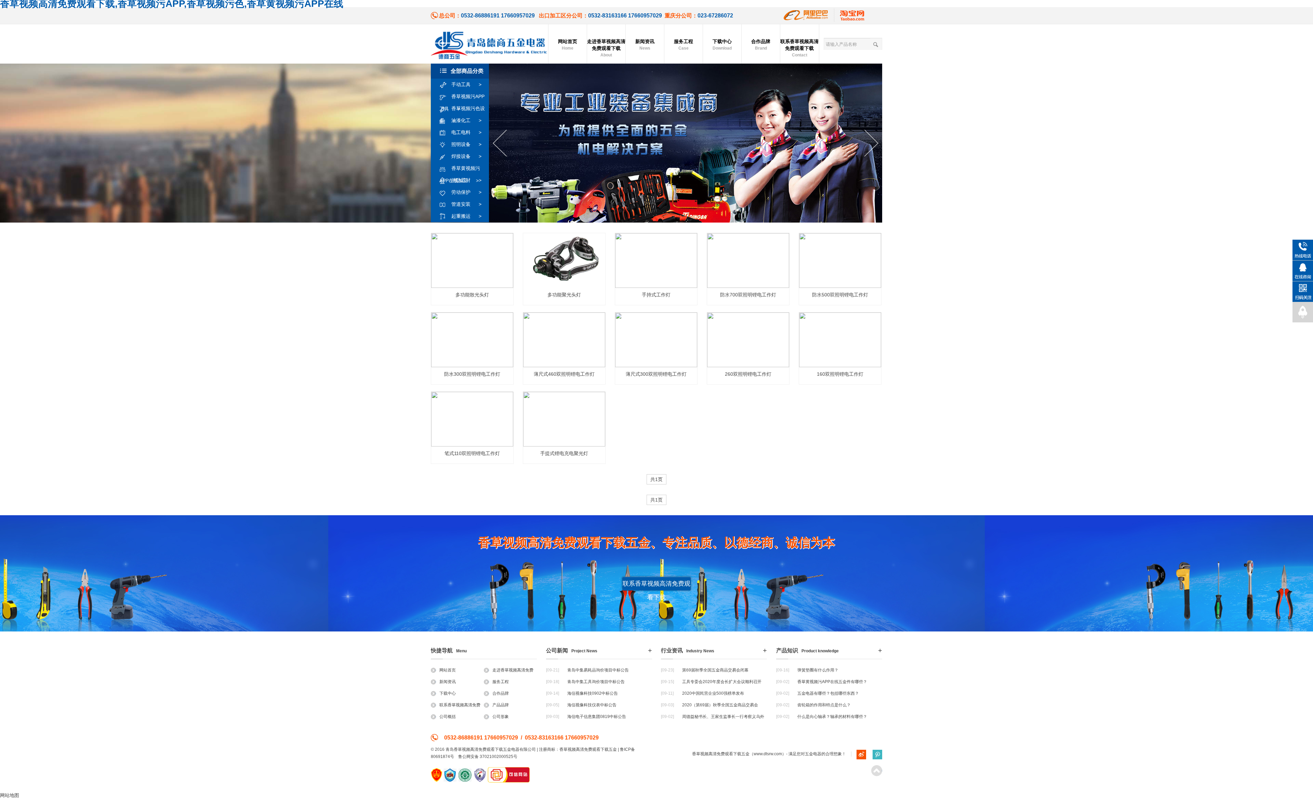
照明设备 (466, 144)
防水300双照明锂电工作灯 (472, 374)
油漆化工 (466, 120)
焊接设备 (466, 156)
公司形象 (500, 716)
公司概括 (447, 716)
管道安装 (466, 204)
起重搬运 (466, 216)
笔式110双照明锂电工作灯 (472, 453)
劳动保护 (466, 192)
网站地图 (9, 795)
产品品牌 (500, 705)
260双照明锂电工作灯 (748, 374)
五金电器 (813, 753)
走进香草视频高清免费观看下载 (606, 48)
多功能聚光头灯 (564, 294)
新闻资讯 (644, 45)
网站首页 (567, 45)
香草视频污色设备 (462, 110)
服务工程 (683, 45)
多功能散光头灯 (472, 294)
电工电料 (466, 132)
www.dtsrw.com (768, 753)
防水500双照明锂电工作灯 (840, 294)
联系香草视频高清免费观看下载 (799, 48)
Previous (499, 143)
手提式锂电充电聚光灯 (564, 453)
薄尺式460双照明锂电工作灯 (564, 374)
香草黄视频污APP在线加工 (459, 169)
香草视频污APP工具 (462, 98)
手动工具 (466, 84)
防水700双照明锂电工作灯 (748, 294)
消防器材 (466, 180)
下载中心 (722, 45)
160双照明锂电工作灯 (840, 374)
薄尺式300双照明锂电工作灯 (656, 374)
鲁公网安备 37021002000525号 (487, 756)
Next (871, 143)
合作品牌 (760, 45)
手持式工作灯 (656, 294)
